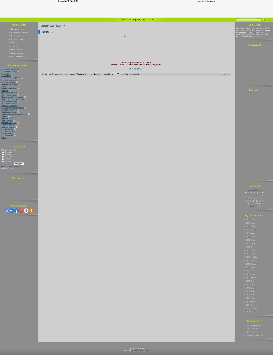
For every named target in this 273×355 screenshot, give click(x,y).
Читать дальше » (137, 69)
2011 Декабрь (251, 230)
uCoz (147, 350)
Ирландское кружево (9, 84)
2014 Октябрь (251, 305)
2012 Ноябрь (251, 257)
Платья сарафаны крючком (12, 97)
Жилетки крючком (8, 80)
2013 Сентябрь (252, 281)
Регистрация (135, 19)
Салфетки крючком (9, 110)
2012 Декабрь (251, 260)
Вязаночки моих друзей (10, 78)
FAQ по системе (252, 332)
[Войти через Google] (26, 210)
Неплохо (8, 157)
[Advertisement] (254, 65)
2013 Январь (251, 264)
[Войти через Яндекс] (21, 210)
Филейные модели (8, 123)
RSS (152, 19)
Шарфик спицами (8, 127)
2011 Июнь (250, 223)
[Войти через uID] (7, 210)
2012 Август (251, 247)
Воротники (5, 74)
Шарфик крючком (8, 125)
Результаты (6, 166)
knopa (105, 74)
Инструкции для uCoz (254, 335)
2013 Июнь (250, 271)
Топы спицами (7, 121)
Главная (122, 19)
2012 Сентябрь (252, 250)
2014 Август (251, 301)
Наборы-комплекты (9, 89)
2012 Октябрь (251, 254)
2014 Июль (250, 298)
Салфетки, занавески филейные (14, 114)
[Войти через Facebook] (16, 210)
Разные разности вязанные (12, 108)
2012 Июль (250, 243)
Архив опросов (18, 166)
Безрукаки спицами (9, 71)
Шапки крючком (7, 129)
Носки (3, 86)
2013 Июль (250, 274)
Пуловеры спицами (9, 95)
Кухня (3, 138)
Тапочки (4, 116)
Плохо (7, 159)
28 (251, 206)
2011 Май (250, 219)
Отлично (8, 152)
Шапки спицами (7, 131)
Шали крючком (7, 133)
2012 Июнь (250, 240)
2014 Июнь (250, 295)
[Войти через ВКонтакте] (12, 210)
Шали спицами (7, 136)
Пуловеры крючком (9, 93)
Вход (145, 19)
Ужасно (8, 161)
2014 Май (250, 291)
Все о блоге (6, 76)
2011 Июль (250, 226)
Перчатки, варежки (9, 106)
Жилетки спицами (8, 82)
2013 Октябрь (251, 284)
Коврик (47, 32)
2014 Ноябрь (251, 308)
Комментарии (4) (132, 74)
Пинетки (4, 91)
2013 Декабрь (251, 288)
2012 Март (250, 233)
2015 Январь (251, 312)
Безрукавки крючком (9, 69)
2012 (52, 26)
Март (58, 26)
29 (254, 206)
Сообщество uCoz (253, 329)
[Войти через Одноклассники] (31, 210)
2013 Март (250, 267)
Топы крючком (7, 118)
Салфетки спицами (9, 112)
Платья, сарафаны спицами (12, 99)
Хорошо (8, 154)
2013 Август (251, 278)
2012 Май (250, 237)
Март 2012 (254, 190)
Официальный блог (253, 325)
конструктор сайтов (137, 350)
